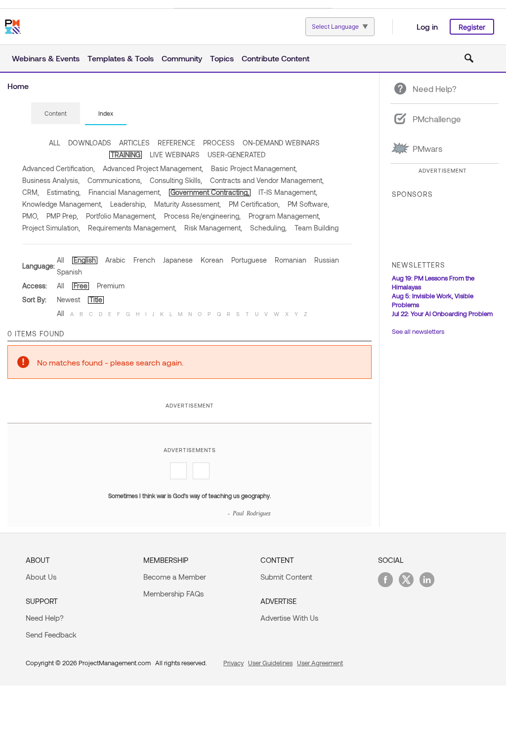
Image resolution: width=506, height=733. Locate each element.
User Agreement (320, 663)
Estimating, (64, 192)
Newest (68, 299)
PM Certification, (254, 204)
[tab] (55, 113)
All (60, 260)
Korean (212, 260)
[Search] (469, 58)
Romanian (290, 260)
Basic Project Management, (254, 168)
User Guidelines (270, 663)
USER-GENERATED (236, 154)
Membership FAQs (173, 593)
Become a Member (174, 576)
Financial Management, (124, 192)
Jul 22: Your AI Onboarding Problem (442, 314)
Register (472, 27)
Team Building (316, 228)
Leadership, (128, 204)
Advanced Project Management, (153, 168)
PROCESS (219, 142)
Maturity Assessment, (187, 204)
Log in (427, 26)
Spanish (69, 272)
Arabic (115, 260)
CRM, (30, 192)
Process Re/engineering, (202, 216)
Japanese (178, 260)
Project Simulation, (51, 228)
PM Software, (308, 204)
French (144, 260)
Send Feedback (51, 634)
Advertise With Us (289, 617)
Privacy (233, 663)
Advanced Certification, (58, 168)
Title (95, 299)
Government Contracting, (209, 192)
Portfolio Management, (121, 216)
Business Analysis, (51, 180)
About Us (41, 576)
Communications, (114, 180)
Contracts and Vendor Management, (267, 180)
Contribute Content (275, 58)
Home (18, 86)
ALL (54, 142)
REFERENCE (176, 142)
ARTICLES (134, 142)
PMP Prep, (62, 216)
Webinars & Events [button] (46, 58)
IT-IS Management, (287, 192)
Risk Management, (213, 228)
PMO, (30, 216)
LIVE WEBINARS (175, 154)
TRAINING (125, 154)
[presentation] (56, 113)
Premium (111, 285)
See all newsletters (418, 331)
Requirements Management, (132, 228)
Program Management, (284, 216)
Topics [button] (222, 58)
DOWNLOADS (89, 142)
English (85, 260)
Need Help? (45, 617)
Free (80, 285)
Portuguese (249, 260)
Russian (326, 260)
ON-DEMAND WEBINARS (281, 142)
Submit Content (286, 576)
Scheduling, (268, 228)
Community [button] (182, 58)
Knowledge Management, (62, 204)
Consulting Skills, (176, 180)
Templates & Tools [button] (120, 58)
